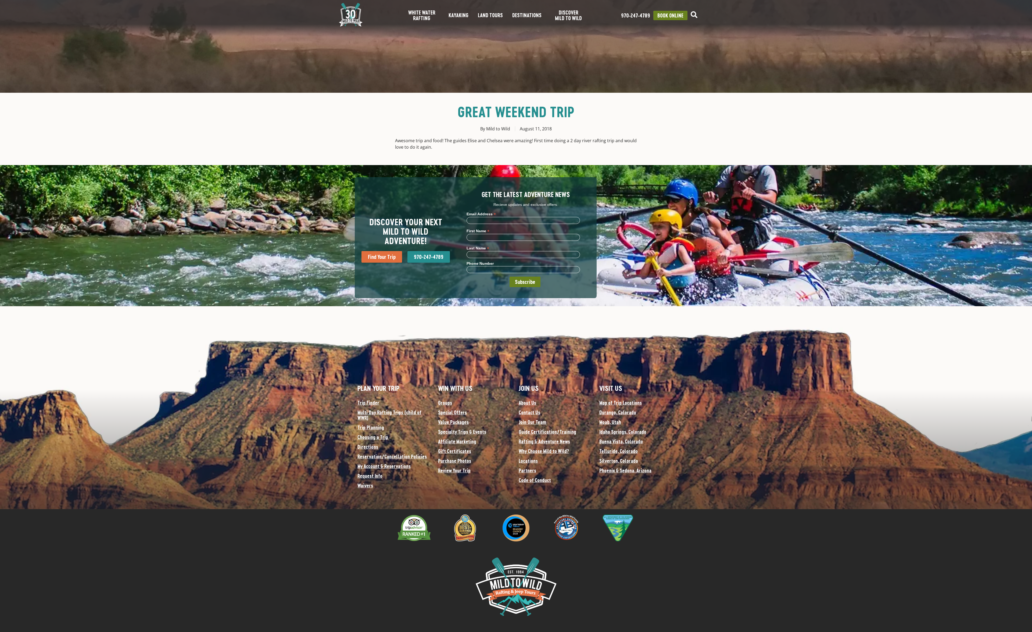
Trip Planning (370, 427)
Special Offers (452, 412)
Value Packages (453, 422)
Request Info (369, 476)
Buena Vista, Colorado (621, 441)
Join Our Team (532, 422)
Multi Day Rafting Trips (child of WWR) (389, 415)
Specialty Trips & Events (462, 432)
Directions (367, 447)
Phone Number (480, 263)
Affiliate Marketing (457, 441)
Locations (528, 461)
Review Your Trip (454, 470)
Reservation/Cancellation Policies (392, 456)
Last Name (478, 248)
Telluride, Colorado (618, 451)
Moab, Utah (610, 422)
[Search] (694, 14)
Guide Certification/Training (547, 432)
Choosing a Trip (372, 437)
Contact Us (529, 412)
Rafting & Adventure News (544, 441)
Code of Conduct (535, 480)
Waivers (365, 485)
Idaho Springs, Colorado (622, 432)
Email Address (481, 214)
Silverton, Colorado (618, 461)
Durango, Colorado (617, 412)
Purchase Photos (454, 461)
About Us (527, 403)
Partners (527, 470)
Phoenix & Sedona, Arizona (625, 470)
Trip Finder (368, 403)
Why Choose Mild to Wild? (544, 451)
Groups (445, 403)
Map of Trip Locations (620, 403)
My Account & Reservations (384, 466)
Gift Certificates (454, 451)
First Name (478, 230)
